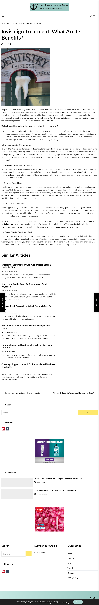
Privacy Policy (72, 578)
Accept (78, 602)
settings (66, 603)
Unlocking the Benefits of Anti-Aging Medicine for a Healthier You (58, 479)
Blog (26, 44)
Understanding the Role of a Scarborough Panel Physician (55, 490)
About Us (71, 558)
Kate (5, 44)
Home (69, 554)
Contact (70, 573)
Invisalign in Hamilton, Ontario (34, 149)
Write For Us (72, 568)
